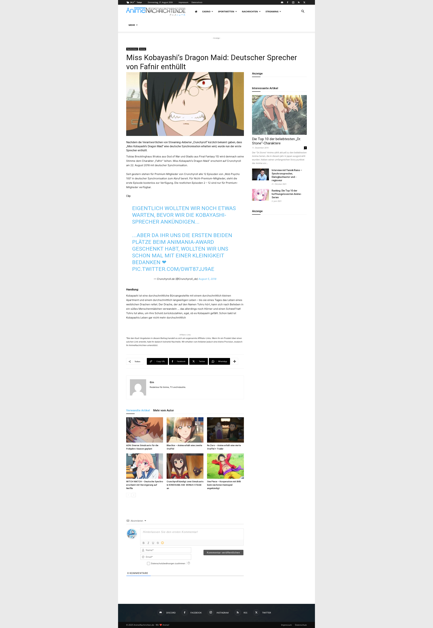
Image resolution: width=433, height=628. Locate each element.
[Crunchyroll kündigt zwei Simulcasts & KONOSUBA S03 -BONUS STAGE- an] (185, 466)
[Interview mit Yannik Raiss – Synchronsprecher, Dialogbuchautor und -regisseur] (260, 174)
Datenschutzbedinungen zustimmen (168, 563)
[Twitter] (304, 2)
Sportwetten (226, 11)
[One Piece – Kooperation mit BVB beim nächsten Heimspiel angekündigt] (225, 466)
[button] (303, 11)
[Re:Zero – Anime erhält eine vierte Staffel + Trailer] (225, 430)
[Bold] (143, 543)
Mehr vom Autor (163, 410)
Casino (206, 11)
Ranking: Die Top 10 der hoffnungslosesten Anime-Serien (287, 194)
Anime (142, 49)
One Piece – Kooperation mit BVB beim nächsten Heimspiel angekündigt (224, 485)
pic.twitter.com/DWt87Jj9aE (173, 269)
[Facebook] (287, 2)
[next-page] (134, 495)
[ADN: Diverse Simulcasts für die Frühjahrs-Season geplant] (144, 430)
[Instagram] (293, 2)
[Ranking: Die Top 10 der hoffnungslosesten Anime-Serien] (260, 195)
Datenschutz (196, 2)
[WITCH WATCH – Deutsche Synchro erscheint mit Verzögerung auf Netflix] (144, 466)
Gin (152, 382)
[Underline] (153, 543)
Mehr (132, 25)
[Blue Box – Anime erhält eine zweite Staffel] (185, 430)
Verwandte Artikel (138, 410)
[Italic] (148, 543)
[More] (234, 361)
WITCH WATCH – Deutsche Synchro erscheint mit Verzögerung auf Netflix (144, 485)
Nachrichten (250, 11)
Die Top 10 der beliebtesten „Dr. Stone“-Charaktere (276, 141)
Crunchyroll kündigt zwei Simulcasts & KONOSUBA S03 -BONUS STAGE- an (185, 485)
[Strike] (157, 543)
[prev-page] (128, 495)
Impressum (183, 2)
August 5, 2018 (207, 278)
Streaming (272, 11)
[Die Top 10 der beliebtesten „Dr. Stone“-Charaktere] (279, 115)
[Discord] (281, 2)
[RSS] (298, 2)
